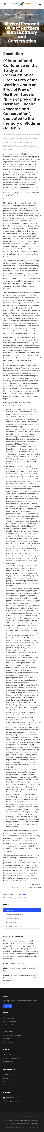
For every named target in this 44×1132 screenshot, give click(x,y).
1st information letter (13, 926)
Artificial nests (8, 1025)
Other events (8, 1062)
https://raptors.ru (10, 195)
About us (6, 1081)
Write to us (9, 1098)
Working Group (8, 1018)
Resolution (9, 910)
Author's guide (11, 922)
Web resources (8, 1042)
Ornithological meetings (12, 1058)
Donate (8, 1006)
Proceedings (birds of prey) (16, 914)
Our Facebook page (13, 1101)
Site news (6, 1039)
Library (5, 1078)
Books (5, 1028)
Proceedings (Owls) (13, 918)
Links (5, 1085)
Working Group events (11, 1055)
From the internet (9, 1021)
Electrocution (8, 1032)
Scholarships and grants (12, 1035)
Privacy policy (8, 1075)
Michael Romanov (22, 895)
